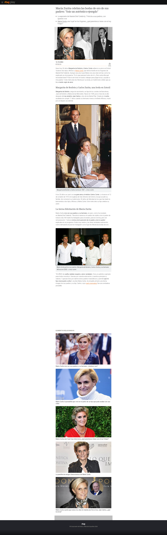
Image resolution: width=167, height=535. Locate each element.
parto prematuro (91, 283)
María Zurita (62, 21)
